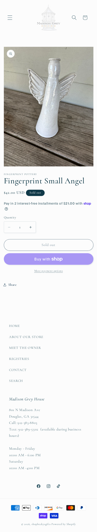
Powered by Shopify (63, 524)
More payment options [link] (48, 271)
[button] (10, 17)
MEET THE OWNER (25, 348)
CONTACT (18, 370)
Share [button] (12, 285)
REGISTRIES (19, 359)
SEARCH (16, 381)
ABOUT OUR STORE (26, 337)
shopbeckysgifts (41, 524)
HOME (14, 326)
